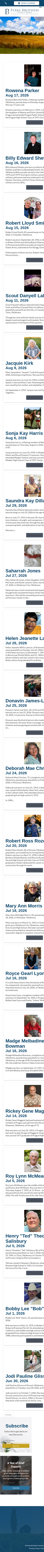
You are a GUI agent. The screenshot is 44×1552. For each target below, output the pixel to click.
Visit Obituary (34, 122)
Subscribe (16, 1446)
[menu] (40, 7)
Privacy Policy (34, 1548)
